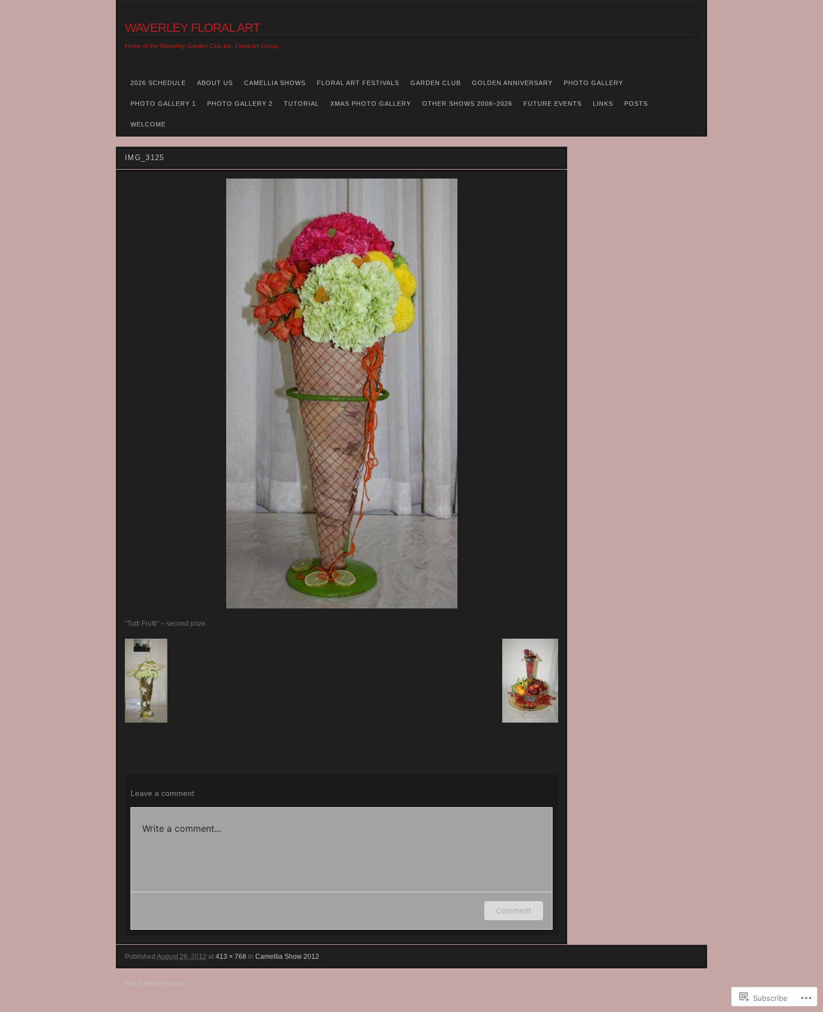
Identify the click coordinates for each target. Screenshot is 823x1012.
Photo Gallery (593, 82)
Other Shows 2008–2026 (467, 103)
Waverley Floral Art (192, 28)
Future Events (552, 103)
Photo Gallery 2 (240, 103)
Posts (636, 103)
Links (603, 103)
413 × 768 (231, 957)
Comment (513, 910)
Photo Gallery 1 (163, 103)
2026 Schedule (158, 82)
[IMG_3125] (341, 393)
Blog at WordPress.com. (155, 983)
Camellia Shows (275, 82)
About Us (215, 82)
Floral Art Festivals (358, 82)
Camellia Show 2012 (287, 957)
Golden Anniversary (512, 82)
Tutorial (301, 103)
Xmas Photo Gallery (370, 103)
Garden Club (435, 82)
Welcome (148, 124)
